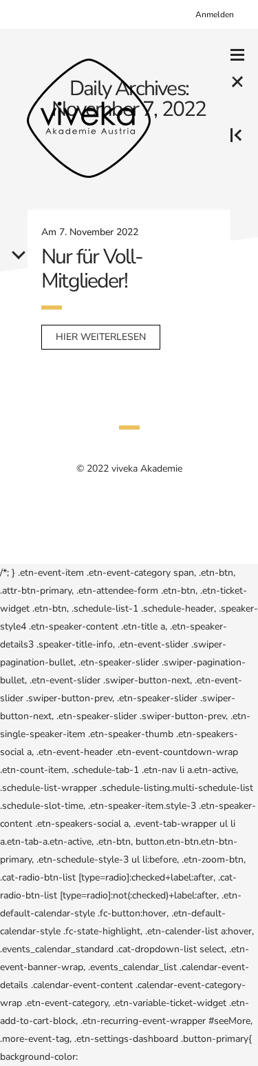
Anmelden (214, 14)
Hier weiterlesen (101, 336)
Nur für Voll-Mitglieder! (92, 268)
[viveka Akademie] (88, 118)
